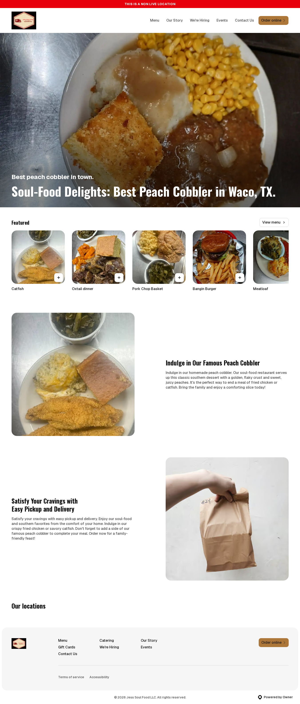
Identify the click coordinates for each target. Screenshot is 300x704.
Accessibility (99, 677)
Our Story (174, 20)
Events (222, 20)
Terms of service (71, 677)
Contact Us (244, 20)
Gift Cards (66, 647)
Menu (154, 20)
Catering (106, 640)
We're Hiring (199, 20)
